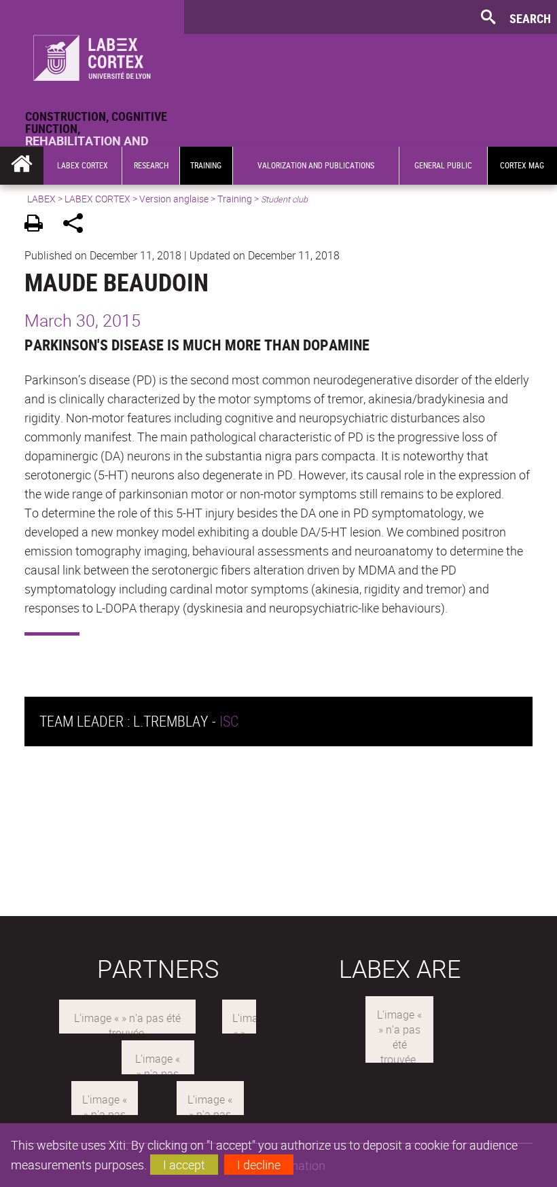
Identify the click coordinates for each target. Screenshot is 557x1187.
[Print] (38, 225)
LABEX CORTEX (97, 198)
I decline (259, 1164)
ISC (228, 721)
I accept (184, 1164)
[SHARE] (77, 225)
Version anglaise (174, 198)
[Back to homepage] (92, 55)
